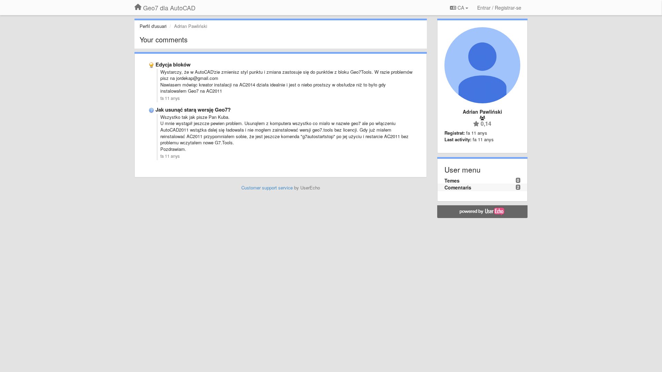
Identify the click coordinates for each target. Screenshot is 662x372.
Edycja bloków (173, 64)
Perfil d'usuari (153, 26)
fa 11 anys (170, 98)
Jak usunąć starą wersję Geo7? (193, 109)
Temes (452, 180)
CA (460, 7)
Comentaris (457, 187)
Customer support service (267, 187)
